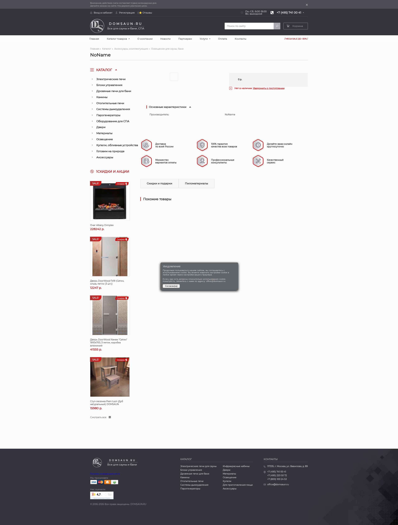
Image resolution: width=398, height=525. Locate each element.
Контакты (240, 38)
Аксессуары (104, 157)
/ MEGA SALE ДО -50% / (296, 39)
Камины (101, 97)
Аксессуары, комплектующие (131, 49)
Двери (101, 127)
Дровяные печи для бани (113, 91)
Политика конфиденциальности (105, 474)
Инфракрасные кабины (236, 466)
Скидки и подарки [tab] (159, 183)
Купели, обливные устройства (117, 145)
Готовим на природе (110, 151)
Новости (165, 38)
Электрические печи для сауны (198, 466)
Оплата (222, 38)
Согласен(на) (171, 286)
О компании (145, 38)
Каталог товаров (117, 38)
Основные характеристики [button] (167, 106)
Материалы (104, 133)
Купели (227, 481)
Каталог (106, 49)
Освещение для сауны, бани (167, 49)
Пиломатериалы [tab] (196, 183)
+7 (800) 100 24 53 (277, 479)
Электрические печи (111, 79)
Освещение (104, 139)
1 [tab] (174, 77)
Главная (94, 38)
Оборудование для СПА (112, 121)
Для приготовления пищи (238, 485)
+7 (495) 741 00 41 (276, 472)
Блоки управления (109, 85)
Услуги (204, 38)
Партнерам (185, 38)
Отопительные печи (110, 103)
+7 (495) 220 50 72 (277, 475)
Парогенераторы (108, 115)
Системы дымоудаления (113, 109)
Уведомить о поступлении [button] (269, 88)
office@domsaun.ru (278, 484)
